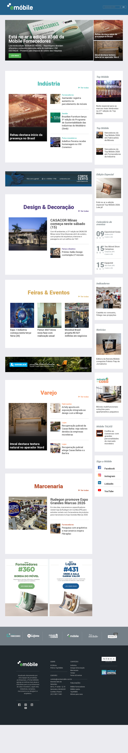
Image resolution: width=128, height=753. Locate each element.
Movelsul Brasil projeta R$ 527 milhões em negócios (76, 333)
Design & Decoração (49, 207)
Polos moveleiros (69, 138)
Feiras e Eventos (69, 249)
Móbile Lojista (75, 689)
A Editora (53, 665)
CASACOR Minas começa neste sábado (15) (67, 224)
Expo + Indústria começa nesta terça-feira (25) (21, 333)
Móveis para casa (76, 694)
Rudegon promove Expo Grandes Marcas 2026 (69, 501)
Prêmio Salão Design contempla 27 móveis (73, 253)
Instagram (109, 476)
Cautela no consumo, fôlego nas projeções (106, 313)
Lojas (64, 423)
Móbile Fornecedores (77, 687)
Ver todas (85, 88)
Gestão (65, 114)
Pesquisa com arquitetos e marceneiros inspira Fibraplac (74, 530)
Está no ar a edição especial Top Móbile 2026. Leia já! (108, 204)
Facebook (109, 468)
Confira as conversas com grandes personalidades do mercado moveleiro (111, 437)
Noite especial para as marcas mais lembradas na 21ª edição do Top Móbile (107, 110)
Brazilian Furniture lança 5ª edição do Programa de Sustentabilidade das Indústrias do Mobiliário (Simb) (74, 122)
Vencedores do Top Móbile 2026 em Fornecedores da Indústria (112, 153)
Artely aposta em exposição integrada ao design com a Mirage (74, 410)
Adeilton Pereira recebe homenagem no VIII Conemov (74, 144)
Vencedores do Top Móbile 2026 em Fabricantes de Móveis (112, 136)
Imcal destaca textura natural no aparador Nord (27, 445)
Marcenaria (48, 486)
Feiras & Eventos (49, 292)
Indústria (49, 83)
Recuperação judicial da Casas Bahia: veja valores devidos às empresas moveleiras (74, 430)
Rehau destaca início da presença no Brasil (26, 136)
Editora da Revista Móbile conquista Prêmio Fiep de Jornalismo (108, 361)
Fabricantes (67, 404)
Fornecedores (68, 95)
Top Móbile (74, 692)
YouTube (109, 491)
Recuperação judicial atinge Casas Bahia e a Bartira (73, 450)
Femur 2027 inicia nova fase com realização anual (47, 333)
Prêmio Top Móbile (56, 668)
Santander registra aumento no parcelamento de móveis (74, 101)
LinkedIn (108, 483)
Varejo (48, 393)
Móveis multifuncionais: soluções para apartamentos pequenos (107, 409)
